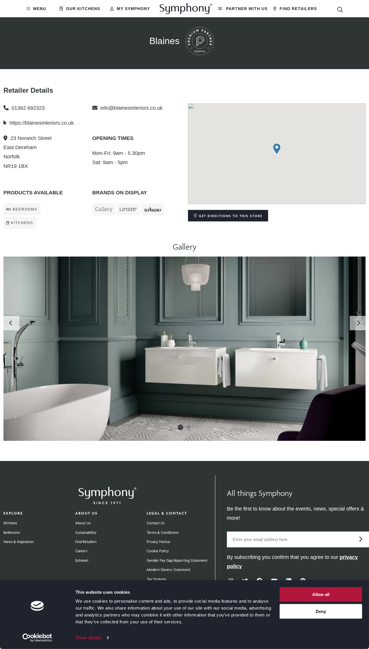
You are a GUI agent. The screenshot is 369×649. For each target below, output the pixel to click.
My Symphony (132, 8)
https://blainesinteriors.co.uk (42, 123)
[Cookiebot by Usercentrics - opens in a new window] (37, 637)
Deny (321, 611)
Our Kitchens (82, 8)
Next (358, 323)
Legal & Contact (167, 513)
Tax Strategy (156, 579)
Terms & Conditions (162, 532)
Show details (89, 637)
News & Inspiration (18, 541)
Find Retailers (297, 8)
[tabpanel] (184, 349)
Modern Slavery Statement (169, 569)
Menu (39, 8)
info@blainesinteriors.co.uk (131, 108)
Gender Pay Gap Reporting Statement (177, 560)
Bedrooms (11, 532)
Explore (13, 513)
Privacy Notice (158, 541)
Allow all (321, 594)
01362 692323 (28, 108)
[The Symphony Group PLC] (107, 491)
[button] (276, 149)
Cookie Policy (158, 551)
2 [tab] (188, 427)
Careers (81, 551)
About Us (86, 513)
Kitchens (10, 523)
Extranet (82, 560)
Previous (10, 323)
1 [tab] (180, 427)
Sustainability (86, 532)
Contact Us (156, 523)
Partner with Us (246, 8)
